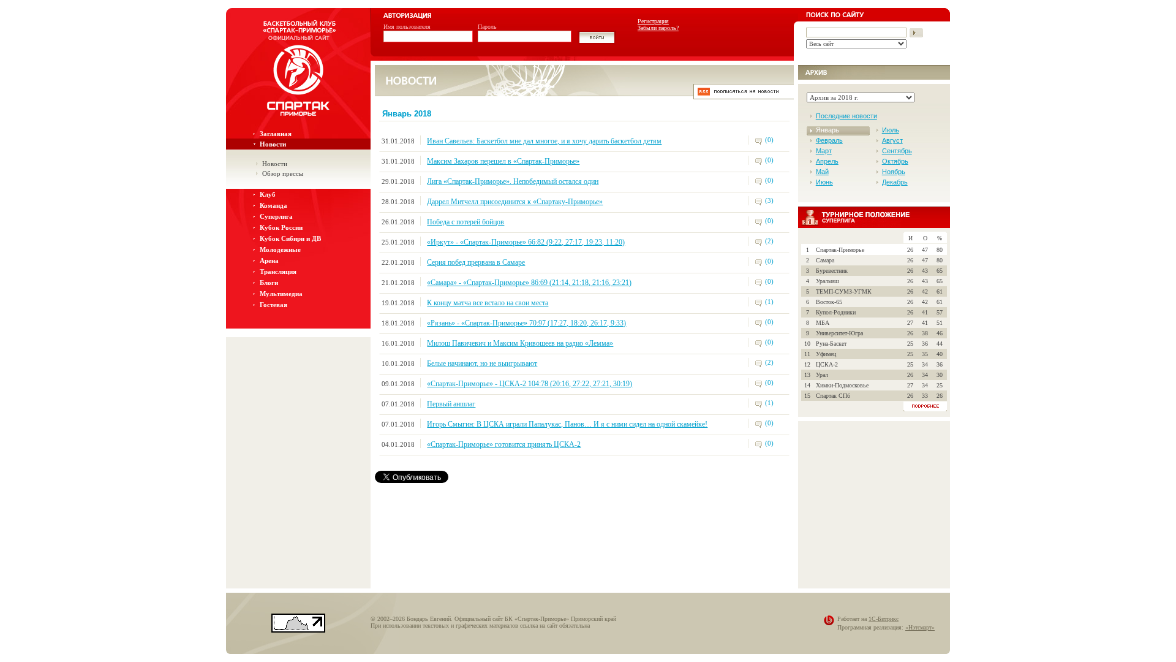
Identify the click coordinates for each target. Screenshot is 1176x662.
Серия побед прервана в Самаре (476, 262)
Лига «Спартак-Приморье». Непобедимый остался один (512, 181)
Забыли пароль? (658, 28)
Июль (890, 130)
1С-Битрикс (884, 618)
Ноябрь (893, 171)
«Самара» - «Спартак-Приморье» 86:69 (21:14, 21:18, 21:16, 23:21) (529, 282)
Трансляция (278, 271)
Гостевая (273, 304)
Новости (273, 144)
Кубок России (281, 227)
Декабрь (895, 182)
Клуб (268, 194)
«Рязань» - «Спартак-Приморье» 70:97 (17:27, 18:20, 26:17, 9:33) (526, 323)
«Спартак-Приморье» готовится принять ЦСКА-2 (504, 444)
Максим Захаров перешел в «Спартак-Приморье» (503, 161)
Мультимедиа (281, 293)
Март (824, 150)
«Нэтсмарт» (920, 627)
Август (892, 140)
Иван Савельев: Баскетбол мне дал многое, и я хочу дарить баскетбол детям (544, 141)
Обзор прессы (282, 173)
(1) (769, 301)
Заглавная (276, 133)
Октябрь (895, 161)
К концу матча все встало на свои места (487, 303)
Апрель (827, 161)
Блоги (269, 282)
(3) (769, 200)
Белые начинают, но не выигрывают (482, 363)
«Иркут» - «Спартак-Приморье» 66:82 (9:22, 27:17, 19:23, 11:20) (526, 242)
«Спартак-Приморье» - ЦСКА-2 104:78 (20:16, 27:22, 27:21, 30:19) (529, 383)
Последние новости (846, 116)
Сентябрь (897, 150)
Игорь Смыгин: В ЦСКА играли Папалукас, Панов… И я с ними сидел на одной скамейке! (567, 424)
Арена (269, 260)
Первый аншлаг (451, 404)
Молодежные (280, 249)
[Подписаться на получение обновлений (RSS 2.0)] (743, 96)
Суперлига (276, 216)
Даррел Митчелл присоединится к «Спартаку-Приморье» (515, 201)
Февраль (829, 140)
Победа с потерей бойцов (465, 222)
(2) (769, 241)
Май (822, 171)
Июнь (824, 182)
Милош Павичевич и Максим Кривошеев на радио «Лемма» (520, 343)
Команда (273, 205)
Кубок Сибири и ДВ (290, 238)
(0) (769, 139)
